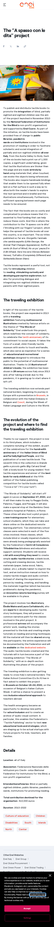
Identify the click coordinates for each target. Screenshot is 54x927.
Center (23, 829)
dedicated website (35, 647)
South (28, 822)
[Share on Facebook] (4, 46)
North (8, 829)
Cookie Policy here (38, 895)
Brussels (41, 395)
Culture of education (17, 816)
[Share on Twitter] (11, 46)
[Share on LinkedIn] (18, 46)
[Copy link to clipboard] (25, 46)
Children (40, 816)
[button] (4, 4)
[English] (27, 4)
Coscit (21, 402)
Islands (42, 822)
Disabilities (11, 822)
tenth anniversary (32, 337)
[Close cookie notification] (50, 875)
